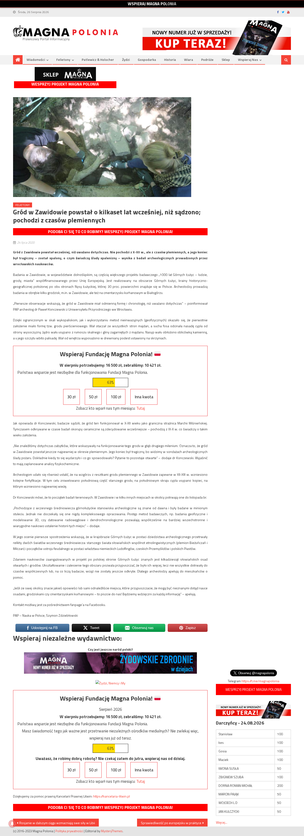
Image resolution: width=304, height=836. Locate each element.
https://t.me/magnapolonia (260, 680)
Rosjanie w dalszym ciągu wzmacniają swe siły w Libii (57, 822)
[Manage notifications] (12, 823)
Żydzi (126, 59)
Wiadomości (36, 59)
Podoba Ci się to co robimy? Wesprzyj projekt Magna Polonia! (110, 232)
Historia (170, 59)
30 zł (71, 397)
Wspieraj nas (248, 59)
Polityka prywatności (69, 831)
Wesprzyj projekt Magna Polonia (65, 84)
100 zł (116, 397)
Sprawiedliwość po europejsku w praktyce (171, 822)
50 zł (93, 397)
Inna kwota (144, 397)
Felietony (63, 59)
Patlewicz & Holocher (98, 59)
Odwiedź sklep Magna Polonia (65, 74)
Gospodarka (147, 59)
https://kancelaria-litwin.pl (111, 796)
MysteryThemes (112, 831)
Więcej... (221, 822)
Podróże (207, 59)
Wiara (188, 59)
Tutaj (140, 408)
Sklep (226, 59)
